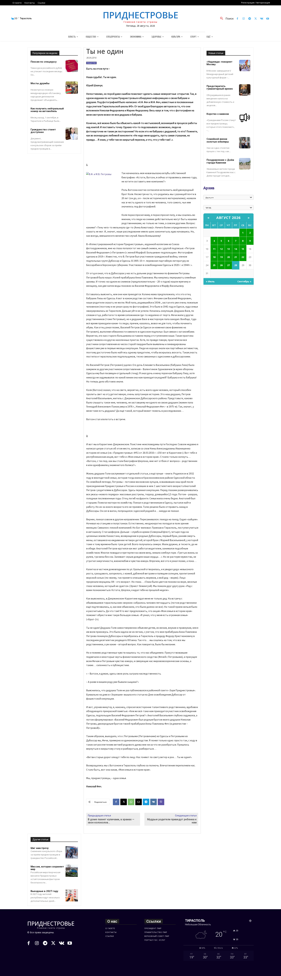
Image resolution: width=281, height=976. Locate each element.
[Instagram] (243, 19)
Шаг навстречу (40, 848)
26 (221, 265)
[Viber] (161, 802)
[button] (226, 18)
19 (221, 257)
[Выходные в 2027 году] (72, 895)
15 (242, 248)
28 (235, 265)
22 (242, 257)
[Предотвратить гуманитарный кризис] (244, 90)
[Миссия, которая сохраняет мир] (72, 871)
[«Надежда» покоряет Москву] (244, 65)
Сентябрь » (244, 281)
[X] (255, 19)
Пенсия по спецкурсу (44, 61)
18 (214, 257)
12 (221, 248)
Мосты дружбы (40, 83)
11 (214, 248)
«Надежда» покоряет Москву (219, 63)
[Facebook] (237, 19)
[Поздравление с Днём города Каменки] (244, 163)
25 (214, 265)
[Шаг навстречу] (72, 852)
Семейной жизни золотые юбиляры (218, 140)
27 (228, 265)
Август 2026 (228, 217)
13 (228, 248)
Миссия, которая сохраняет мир (47, 868)
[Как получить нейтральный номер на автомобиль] (72, 113)
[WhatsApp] (131, 802)
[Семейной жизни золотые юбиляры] (244, 142)
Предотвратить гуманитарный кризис (220, 87)
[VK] (153, 802)
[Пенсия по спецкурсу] (72, 66)
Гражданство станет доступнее (43, 131)
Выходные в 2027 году (44, 891)
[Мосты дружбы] (72, 87)
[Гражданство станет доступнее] (72, 134)
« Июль (210, 281)
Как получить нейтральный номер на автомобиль (47, 110)
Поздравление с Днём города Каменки (220, 161)
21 (235, 257)
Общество (91, 63)
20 (228, 257)
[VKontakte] (262, 19)
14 (235, 248)
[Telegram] (249, 19)
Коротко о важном (218, 113)
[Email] (138, 802)
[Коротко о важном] (244, 117)
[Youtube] (268, 19)
